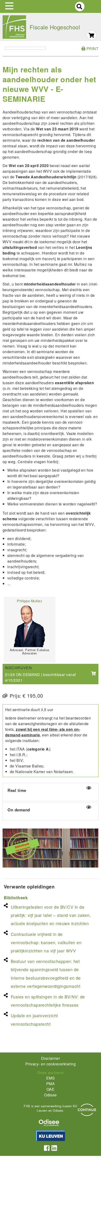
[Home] (14, 27)
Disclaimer (50, 1058)
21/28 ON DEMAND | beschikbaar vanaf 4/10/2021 (40, 677)
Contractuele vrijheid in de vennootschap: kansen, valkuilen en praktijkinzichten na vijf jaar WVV (46, 942)
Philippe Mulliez (29, 600)
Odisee (50, 1095)
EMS (50, 1078)
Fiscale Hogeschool (55, 27)
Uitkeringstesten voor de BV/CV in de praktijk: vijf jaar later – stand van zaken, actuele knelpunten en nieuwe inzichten (51, 915)
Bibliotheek (16, 897)
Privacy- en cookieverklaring (50, 1064)
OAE (50, 1089)
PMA (50, 1083)
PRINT (91, 48)
